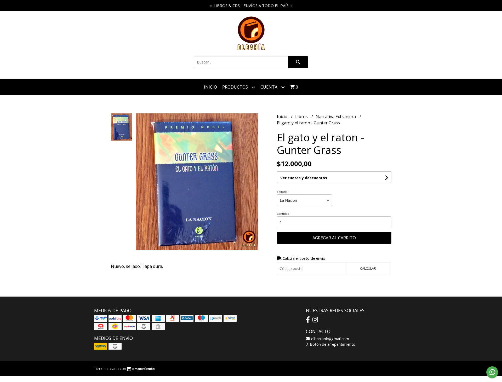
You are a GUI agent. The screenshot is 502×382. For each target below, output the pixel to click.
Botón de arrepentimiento (332, 344)
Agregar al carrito (334, 238)
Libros (302, 116)
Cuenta (269, 87)
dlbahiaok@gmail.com (329, 338)
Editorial (282, 192)
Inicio (210, 87)
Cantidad (283, 214)
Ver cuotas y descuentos (303, 177)
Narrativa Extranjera (336, 116)
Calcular (368, 268)
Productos (235, 87)
